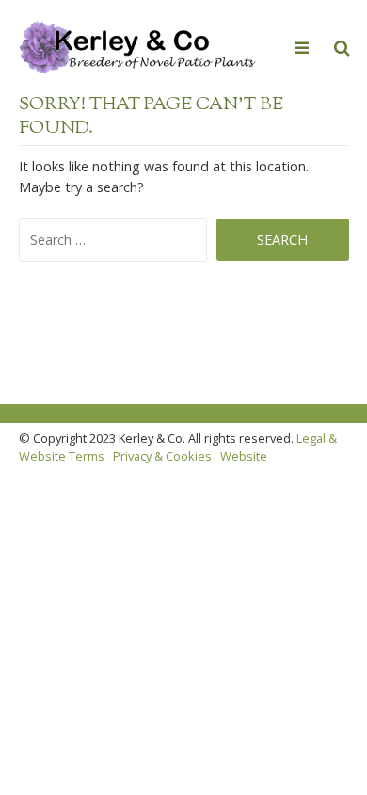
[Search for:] (118, 240)
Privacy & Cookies (162, 455)
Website (243, 455)
